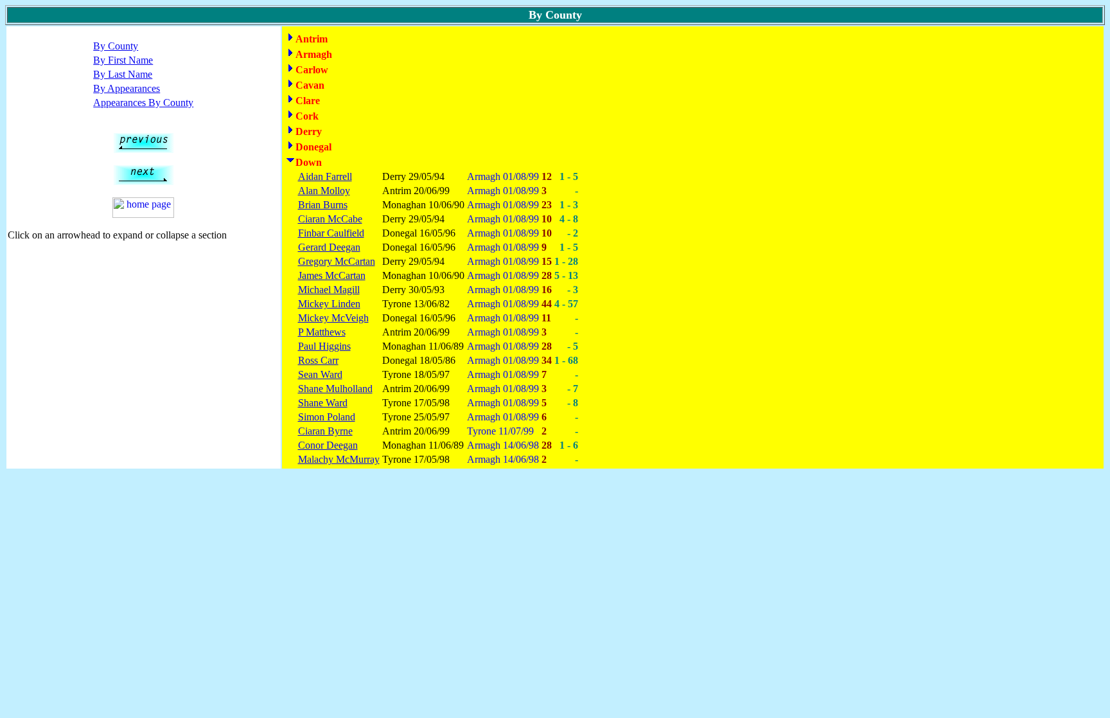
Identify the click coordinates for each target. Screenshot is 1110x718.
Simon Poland (326, 416)
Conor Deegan (328, 445)
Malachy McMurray (339, 459)
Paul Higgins (324, 346)
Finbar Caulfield (331, 233)
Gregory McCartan (336, 261)
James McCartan (332, 275)
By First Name (123, 60)
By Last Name (122, 74)
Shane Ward (323, 402)
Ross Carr (318, 360)
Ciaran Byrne (325, 431)
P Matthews (322, 332)
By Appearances (126, 88)
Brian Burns (323, 204)
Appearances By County (143, 102)
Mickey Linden (329, 303)
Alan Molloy (324, 190)
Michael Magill (329, 289)
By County (115, 45)
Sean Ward (320, 374)
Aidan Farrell (325, 176)
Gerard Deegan (329, 247)
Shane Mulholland (335, 388)
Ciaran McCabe (330, 218)
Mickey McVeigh (333, 317)
